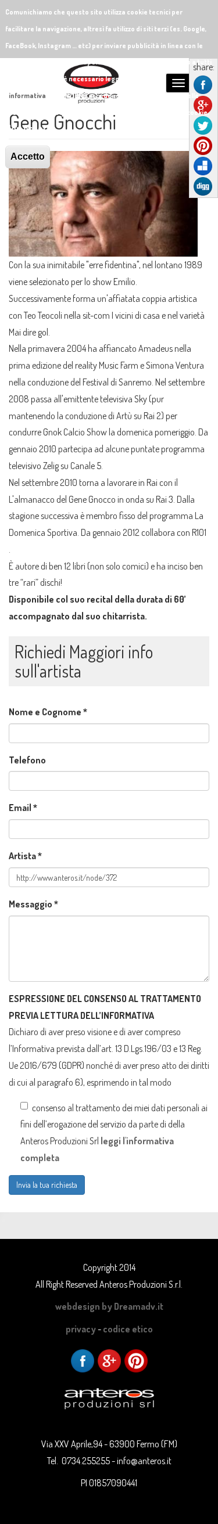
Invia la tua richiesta (46, 1185)
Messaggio (33, 904)
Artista (25, 856)
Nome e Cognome (48, 712)
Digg (203, 186)
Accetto (27, 156)
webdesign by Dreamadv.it (109, 1306)
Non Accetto (30, 128)
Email (23, 807)
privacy (81, 1329)
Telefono (27, 760)
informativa (27, 95)
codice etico (128, 1329)
